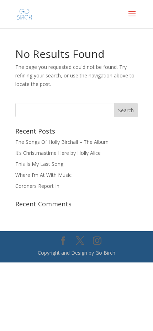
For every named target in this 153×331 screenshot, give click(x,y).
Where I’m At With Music (43, 175)
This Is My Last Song (39, 164)
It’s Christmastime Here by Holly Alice (58, 153)
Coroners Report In (37, 186)
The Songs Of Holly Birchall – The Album (62, 142)
